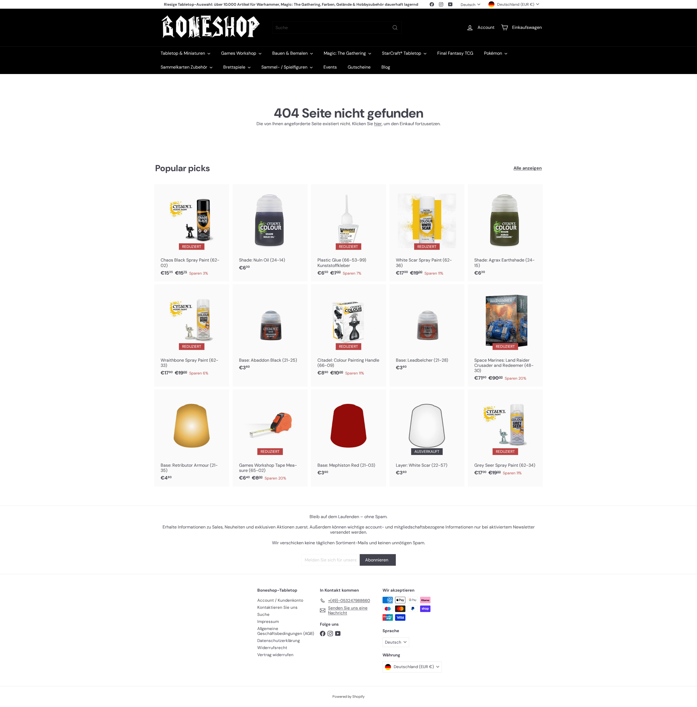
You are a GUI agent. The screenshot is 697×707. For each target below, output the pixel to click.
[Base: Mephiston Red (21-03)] (348, 435)
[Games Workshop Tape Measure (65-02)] (270, 438)
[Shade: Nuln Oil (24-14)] (270, 230)
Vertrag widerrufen (275, 654)
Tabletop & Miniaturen (183, 53)
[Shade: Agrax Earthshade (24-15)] (505, 232)
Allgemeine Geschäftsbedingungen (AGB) (285, 631)
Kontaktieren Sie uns (277, 607)
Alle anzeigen (527, 168)
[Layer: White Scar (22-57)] (426, 435)
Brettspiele (234, 67)
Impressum (268, 621)
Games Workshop (239, 53)
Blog (385, 67)
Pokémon (493, 53)
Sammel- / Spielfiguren (284, 67)
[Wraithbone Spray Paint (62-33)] (191, 332)
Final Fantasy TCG (455, 53)
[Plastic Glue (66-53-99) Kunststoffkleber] (348, 232)
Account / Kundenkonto (280, 600)
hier (378, 124)
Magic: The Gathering (345, 53)
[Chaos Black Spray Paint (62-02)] (191, 232)
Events (330, 67)
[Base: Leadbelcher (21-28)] (426, 330)
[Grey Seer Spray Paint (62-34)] (505, 435)
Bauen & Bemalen (290, 53)
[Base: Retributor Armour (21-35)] (191, 438)
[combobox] (337, 27)
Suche (263, 614)
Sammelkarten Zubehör (184, 67)
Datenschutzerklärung (278, 640)
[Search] (395, 27)
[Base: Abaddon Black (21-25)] (270, 330)
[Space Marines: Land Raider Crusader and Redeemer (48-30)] (505, 335)
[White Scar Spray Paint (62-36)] (426, 232)
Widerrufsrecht (272, 647)
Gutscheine (359, 67)
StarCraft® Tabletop (402, 53)
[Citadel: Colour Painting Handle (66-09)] (348, 332)
